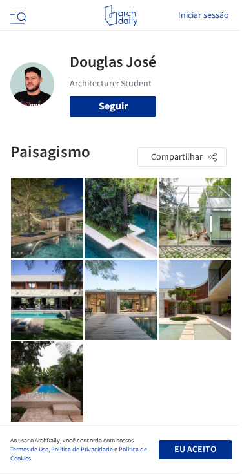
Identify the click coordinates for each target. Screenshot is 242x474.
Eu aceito (195, 449)
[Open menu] (17, 15)
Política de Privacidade (82, 449)
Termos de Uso (29, 449)
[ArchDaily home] (121, 15)
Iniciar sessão (203, 15)
